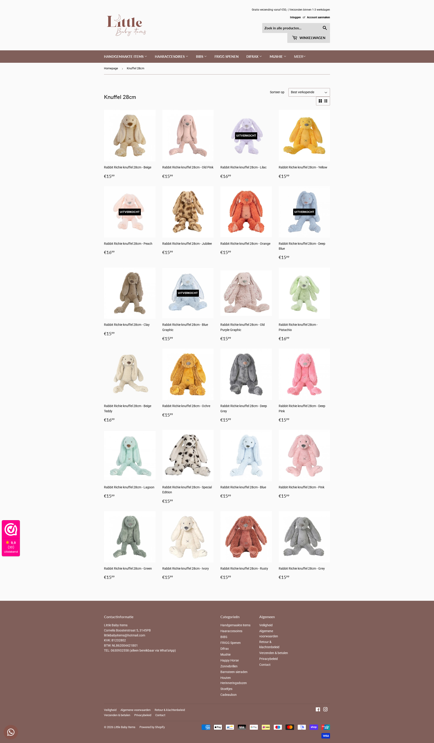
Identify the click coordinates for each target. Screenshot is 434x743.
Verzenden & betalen (273, 653)
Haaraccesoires (170, 56)
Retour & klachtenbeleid (170, 710)
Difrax (252, 56)
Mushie (277, 56)
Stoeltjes (226, 689)
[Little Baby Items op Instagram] (325, 710)
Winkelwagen (312, 38)
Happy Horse (229, 660)
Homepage (111, 68)
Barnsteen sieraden (234, 672)
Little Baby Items (124, 727)
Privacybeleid (268, 659)
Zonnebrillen (229, 666)
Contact (265, 664)
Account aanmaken (318, 17)
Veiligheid (266, 625)
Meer (298, 57)
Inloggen (295, 17)
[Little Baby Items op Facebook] (318, 710)
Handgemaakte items (124, 56)
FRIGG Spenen (227, 56)
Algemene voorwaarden (135, 710)
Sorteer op (277, 92)
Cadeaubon (228, 694)
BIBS (200, 56)
